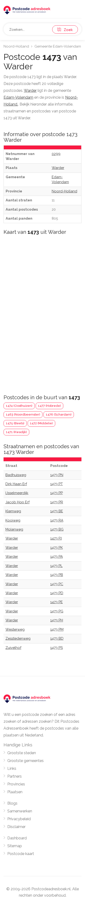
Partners (14, 776)
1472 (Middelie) (41, 423)
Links (11, 768)
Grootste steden (21, 753)
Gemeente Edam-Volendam (57, 46)
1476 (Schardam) (59, 414)
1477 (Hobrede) (49, 405)
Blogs (12, 803)
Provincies (16, 784)
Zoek (67, 30)
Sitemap (14, 846)
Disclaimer (16, 826)
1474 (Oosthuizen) (19, 405)
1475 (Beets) (15, 423)
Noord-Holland (16, 46)
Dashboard (17, 838)
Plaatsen (14, 792)
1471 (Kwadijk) (16, 432)
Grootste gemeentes (25, 760)
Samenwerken (19, 811)
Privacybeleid (19, 819)
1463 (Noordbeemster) (23, 414)
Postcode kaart (20, 853)
